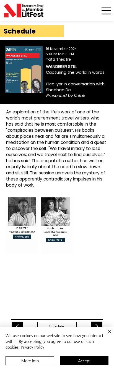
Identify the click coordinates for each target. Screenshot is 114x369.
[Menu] (106, 10)
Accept (84, 360)
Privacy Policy (32, 347)
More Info (30, 360)
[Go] (17, 326)
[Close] (106, 335)
